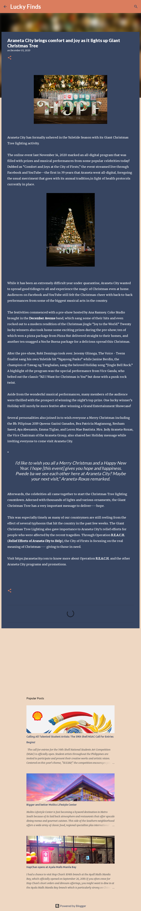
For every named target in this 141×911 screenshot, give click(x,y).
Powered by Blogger (72, 906)
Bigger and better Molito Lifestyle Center (51, 804)
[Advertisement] (70, 659)
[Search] (46, 6)
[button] (9, 57)
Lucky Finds (25, 6)
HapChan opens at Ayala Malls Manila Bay (51, 867)
